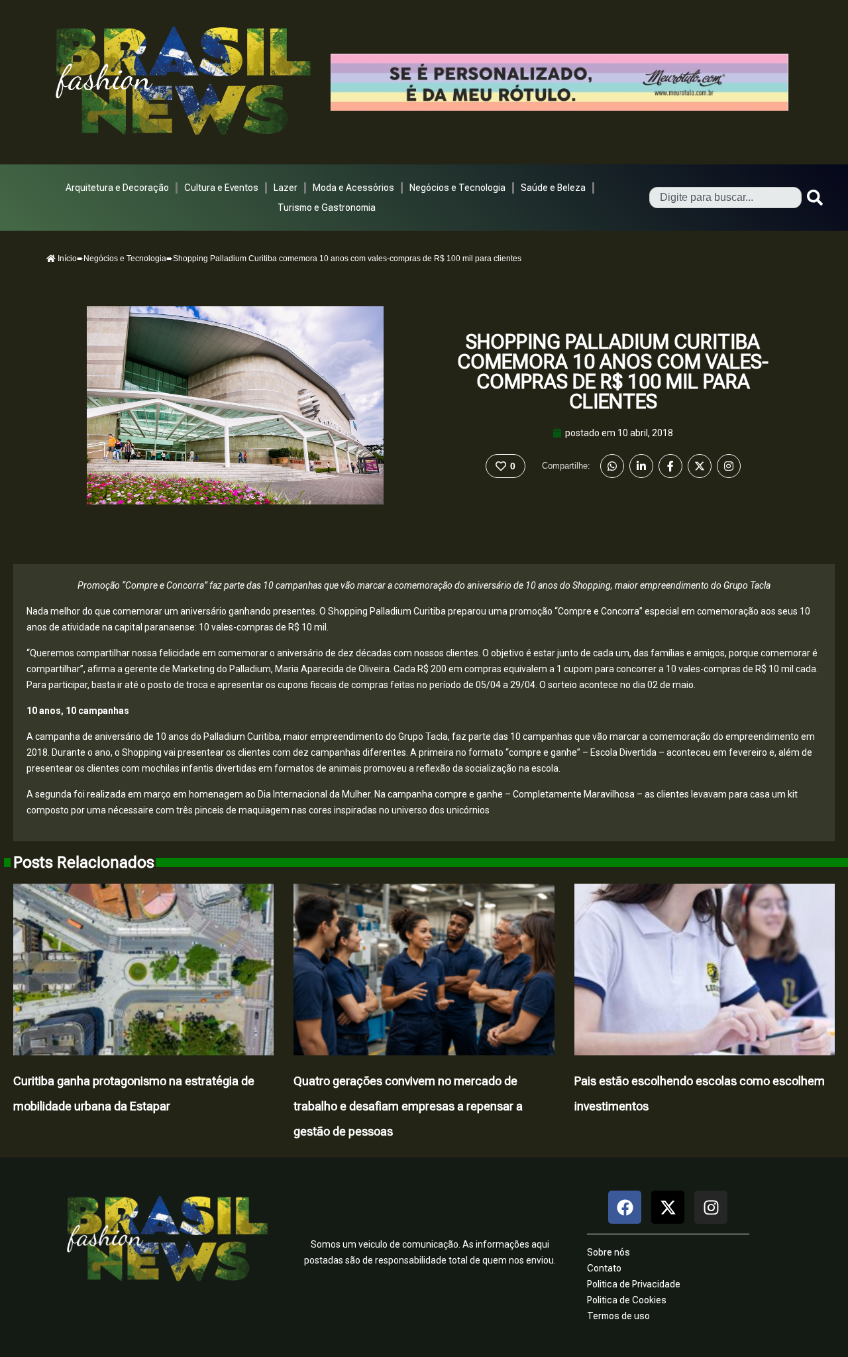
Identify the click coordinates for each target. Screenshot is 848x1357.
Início (66, 258)
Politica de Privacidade (633, 1284)
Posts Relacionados (83, 862)
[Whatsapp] (612, 466)
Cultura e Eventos (221, 187)
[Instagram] (729, 466)
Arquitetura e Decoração (117, 187)
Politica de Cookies (626, 1300)
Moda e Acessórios (353, 187)
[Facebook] (670, 466)
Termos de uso (618, 1316)
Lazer (285, 187)
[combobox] (725, 197)
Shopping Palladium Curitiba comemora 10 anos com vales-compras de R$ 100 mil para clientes (612, 371)
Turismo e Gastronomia (327, 207)
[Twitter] (700, 466)
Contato (604, 1268)
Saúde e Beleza (553, 187)
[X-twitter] (667, 1207)
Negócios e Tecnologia (457, 187)
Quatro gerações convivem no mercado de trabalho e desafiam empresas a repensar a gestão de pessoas (408, 1106)
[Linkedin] (641, 466)
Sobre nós (608, 1252)
